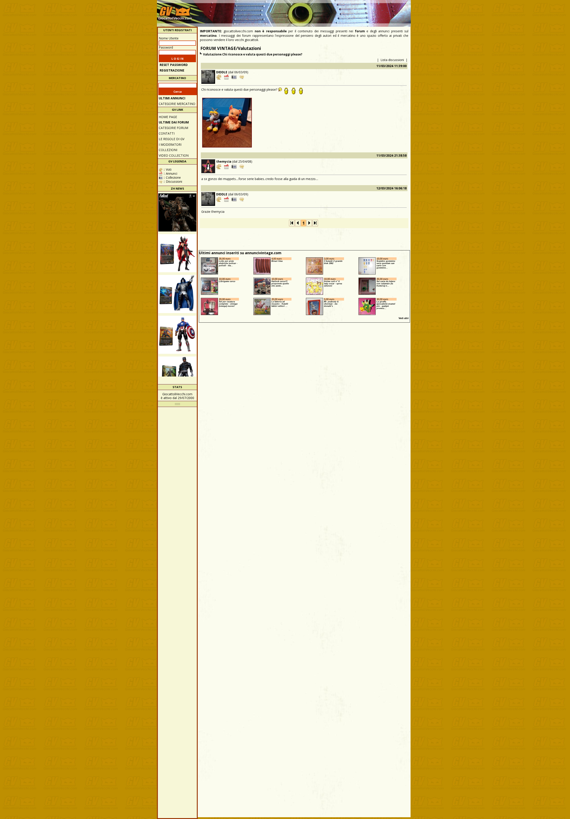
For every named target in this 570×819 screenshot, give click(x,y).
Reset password (174, 65)
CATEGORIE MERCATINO (177, 104)
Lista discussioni (392, 60)
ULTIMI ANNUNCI (172, 98)
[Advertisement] (329, 11)
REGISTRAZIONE (172, 70)
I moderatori (170, 144)
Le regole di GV (171, 139)
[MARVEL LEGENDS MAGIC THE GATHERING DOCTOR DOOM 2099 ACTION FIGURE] (177, 294)
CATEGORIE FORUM (173, 128)
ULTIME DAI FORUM (174, 122)
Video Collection (174, 155)
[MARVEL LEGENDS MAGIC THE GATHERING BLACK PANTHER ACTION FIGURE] (177, 375)
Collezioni (168, 150)
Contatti (167, 133)
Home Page (168, 117)
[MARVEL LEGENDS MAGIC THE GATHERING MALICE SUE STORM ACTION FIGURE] (177, 253)
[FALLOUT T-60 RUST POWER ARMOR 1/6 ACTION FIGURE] (177, 212)
